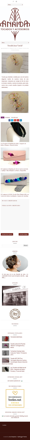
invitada (20, 48)
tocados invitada (15, 50)
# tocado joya (14, 117)
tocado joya (26, 48)
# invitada (7, 117)
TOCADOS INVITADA (16, 337)
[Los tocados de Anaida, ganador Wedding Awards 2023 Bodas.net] (15, 416)
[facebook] (13, 1)
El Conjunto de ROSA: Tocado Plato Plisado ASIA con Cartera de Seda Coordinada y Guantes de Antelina (15, 195)
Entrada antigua (24, 234)
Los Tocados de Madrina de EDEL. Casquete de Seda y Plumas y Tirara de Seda (13, 144)
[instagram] (16, 1)
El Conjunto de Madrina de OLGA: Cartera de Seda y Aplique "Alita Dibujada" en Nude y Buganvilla (14, 169)
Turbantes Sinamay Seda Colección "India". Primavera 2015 (18, 352)
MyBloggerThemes (22, 436)
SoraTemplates (12, 436)
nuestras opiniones (14, 380)
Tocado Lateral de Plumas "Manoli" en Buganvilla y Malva (17, 345)
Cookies (4, 425)
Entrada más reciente (7, 234)
